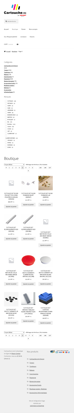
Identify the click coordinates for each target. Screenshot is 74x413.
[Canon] (6, 126)
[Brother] (6, 124)
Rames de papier (34, 381)
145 (40, 168)
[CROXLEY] (6, 140)
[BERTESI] (6, 117)
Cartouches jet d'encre (36, 359)
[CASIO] (6, 128)
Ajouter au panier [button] (11, 206)
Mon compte (33, 29)
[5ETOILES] (6, 103)
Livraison (23, 37)
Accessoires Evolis (35, 385)
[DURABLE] (6, 145)
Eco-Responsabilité (10, 37)
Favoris (32, 37)
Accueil (6, 29)
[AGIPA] (6, 105)
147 (50, 168)
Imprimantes (33, 374)
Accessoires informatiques (38, 393)
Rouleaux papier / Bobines (38, 389)
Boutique (15, 29)
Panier (23, 29)
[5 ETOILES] (6, 101)
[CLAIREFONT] (6, 133)
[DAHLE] (6, 142)
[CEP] (6, 131)
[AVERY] (6, 112)
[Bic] (6, 121)
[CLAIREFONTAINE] (6, 135)
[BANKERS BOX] (6, 115)
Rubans (31, 370)
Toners (31, 363)
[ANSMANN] (6, 110)
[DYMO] (6, 147)
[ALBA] (6, 108)
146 (45, 168)
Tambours (32, 366)
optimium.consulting (37, 406)
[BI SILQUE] (6, 119)
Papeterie (32, 378)
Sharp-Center (15, 353)
